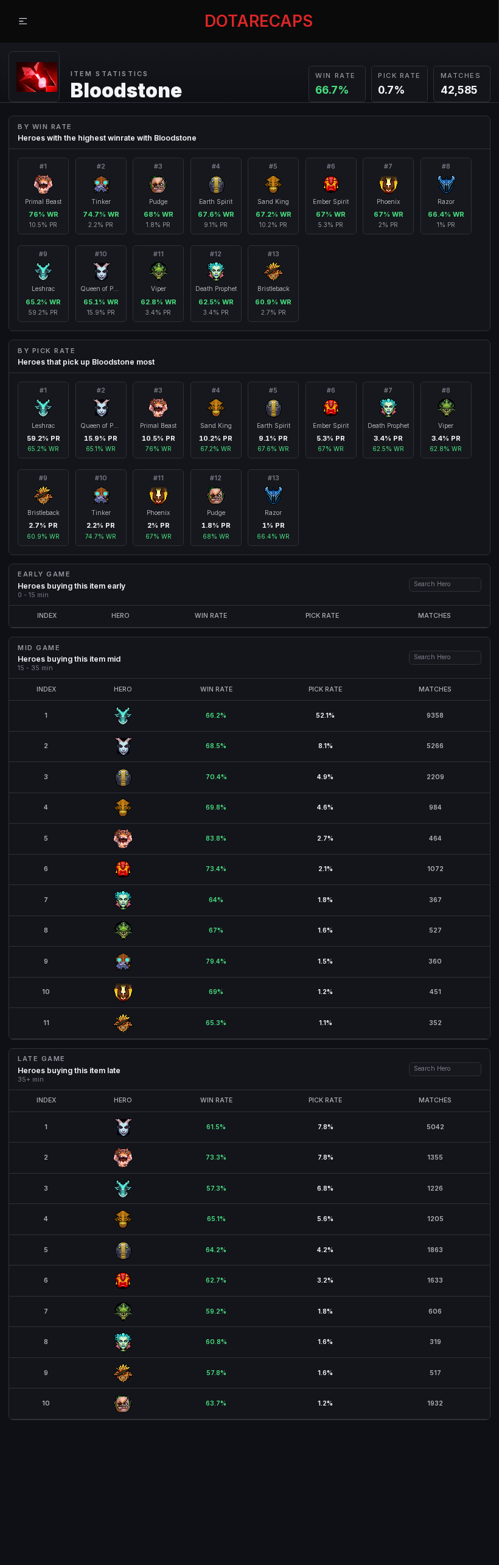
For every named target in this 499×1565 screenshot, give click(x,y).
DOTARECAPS (259, 21)
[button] (23, 21)
